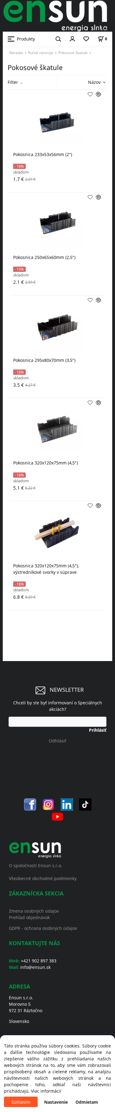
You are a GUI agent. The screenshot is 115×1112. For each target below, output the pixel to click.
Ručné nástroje (40, 52)
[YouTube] (57, 816)
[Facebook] (30, 804)
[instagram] (48, 804)
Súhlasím (20, 1102)
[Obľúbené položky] (86, 39)
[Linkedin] (67, 804)
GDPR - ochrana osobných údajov (43, 928)
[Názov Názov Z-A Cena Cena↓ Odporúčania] (88, 82)
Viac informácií (46, 1091)
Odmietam (86, 1102)
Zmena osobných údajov (34, 911)
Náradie (16, 52)
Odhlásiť (57, 741)
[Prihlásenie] (72, 38)
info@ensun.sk (35, 967)
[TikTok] (85, 804)
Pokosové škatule (73, 52)
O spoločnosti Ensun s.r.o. (35, 865)
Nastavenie (56, 1102)
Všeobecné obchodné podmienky (43, 878)
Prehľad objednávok (29, 917)
